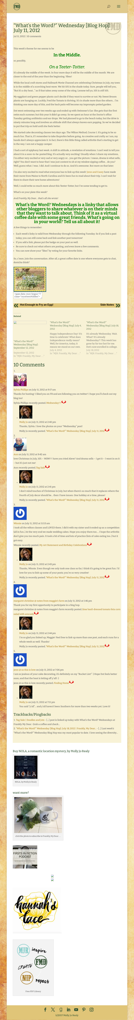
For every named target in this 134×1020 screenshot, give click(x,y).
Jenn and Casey (95, 172)
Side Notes (107, 304)
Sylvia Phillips (21, 389)
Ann (16, 454)
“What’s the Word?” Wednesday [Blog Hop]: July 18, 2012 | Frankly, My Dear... (56, 728)
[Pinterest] (84, 1010)
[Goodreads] (61, 1010)
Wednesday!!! (53, 403)
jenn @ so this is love (25, 669)
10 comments (34, 36)
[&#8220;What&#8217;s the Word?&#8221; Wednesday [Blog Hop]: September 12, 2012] (30, 330)
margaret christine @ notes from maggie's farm (39, 600)
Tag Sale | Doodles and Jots (30, 720)
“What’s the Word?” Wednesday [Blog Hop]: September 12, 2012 (26, 344)
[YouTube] (76, 1010)
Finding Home (61, 683)
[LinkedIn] (68, 1010)
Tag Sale (40, 467)
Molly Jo (23, 422)
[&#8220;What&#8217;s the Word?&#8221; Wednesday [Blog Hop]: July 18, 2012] (104, 338)
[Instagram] (91, 1010)
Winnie (17, 523)
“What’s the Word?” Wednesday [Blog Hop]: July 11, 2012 (75, 431)
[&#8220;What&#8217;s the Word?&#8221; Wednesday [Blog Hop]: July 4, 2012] (68, 338)
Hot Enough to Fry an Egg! (36, 304)
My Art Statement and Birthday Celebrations (63, 545)
